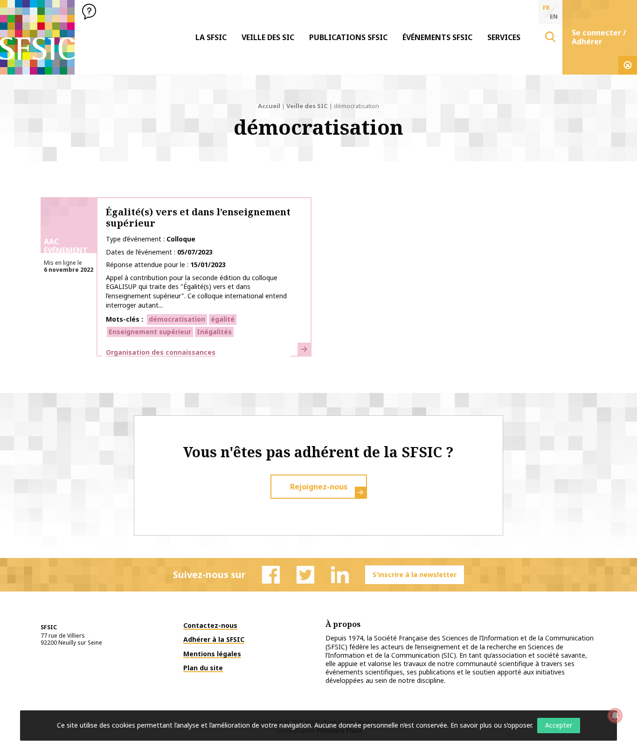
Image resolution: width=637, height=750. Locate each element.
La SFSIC (211, 37)
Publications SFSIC (348, 37)
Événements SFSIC (437, 37)
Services (503, 37)
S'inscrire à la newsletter (415, 574)
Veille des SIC (268, 37)
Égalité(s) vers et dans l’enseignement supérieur (198, 217)
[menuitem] (211, 37)
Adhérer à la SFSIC (213, 639)
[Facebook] (271, 574)
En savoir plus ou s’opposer (491, 725)
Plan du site (203, 667)
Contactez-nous (210, 625)
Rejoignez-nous (318, 487)
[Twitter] (305, 574)
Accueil (269, 106)
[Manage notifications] (615, 715)
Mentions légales (212, 653)
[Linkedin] (340, 574)
